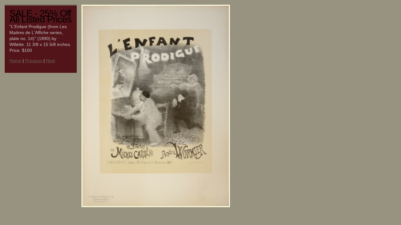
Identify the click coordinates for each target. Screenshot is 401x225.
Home (15, 60)
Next (50, 60)
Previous (33, 60)
